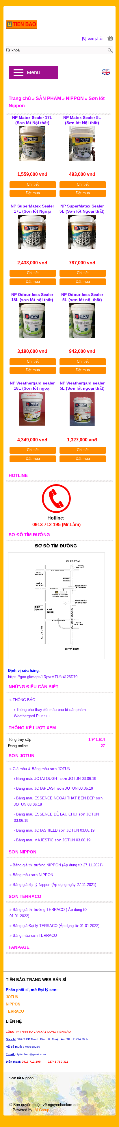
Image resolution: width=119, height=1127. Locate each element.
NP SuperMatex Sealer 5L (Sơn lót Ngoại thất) (82, 209)
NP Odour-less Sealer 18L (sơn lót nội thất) (32, 297)
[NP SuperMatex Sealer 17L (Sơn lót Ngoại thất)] (32, 232)
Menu (33, 72)
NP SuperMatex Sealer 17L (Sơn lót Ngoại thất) (32, 209)
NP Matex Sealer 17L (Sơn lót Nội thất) (32, 120)
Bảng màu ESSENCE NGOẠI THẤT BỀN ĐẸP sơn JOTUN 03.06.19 (58, 801)
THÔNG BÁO (22, 700)
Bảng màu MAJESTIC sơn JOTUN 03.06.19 (52, 840)
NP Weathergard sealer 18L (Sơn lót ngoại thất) (32, 386)
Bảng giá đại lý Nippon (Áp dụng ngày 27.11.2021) (53, 884)
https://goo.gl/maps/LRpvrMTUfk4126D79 (42, 677)
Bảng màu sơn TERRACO (33, 935)
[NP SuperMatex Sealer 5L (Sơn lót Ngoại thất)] (82, 232)
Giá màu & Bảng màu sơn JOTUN (40, 769)
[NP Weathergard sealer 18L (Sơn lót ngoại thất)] (32, 409)
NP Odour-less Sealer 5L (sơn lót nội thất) (82, 297)
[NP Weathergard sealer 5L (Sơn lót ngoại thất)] (82, 409)
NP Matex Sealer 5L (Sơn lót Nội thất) (82, 120)
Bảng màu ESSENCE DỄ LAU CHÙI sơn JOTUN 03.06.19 (56, 817)
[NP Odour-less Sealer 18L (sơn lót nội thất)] (32, 320)
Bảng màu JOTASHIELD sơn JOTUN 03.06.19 (54, 830)
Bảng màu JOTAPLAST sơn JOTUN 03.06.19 (53, 788)
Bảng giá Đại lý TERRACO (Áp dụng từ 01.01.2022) (54, 926)
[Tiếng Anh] (106, 74)
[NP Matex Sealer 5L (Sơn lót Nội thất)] (82, 143)
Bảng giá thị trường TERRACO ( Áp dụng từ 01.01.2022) (48, 912)
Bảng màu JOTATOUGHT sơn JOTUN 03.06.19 (55, 778)
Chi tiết (33, 184)
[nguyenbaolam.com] (59, 18)
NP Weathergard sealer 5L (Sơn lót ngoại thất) (82, 386)
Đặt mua (33, 193)
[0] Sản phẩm (93, 38)
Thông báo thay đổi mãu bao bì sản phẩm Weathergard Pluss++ (50, 712)
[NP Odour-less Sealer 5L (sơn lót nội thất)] (82, 320)
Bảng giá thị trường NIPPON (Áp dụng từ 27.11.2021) (56, 865)
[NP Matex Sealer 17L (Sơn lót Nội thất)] (32, 143)
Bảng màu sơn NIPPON (31, 875)
